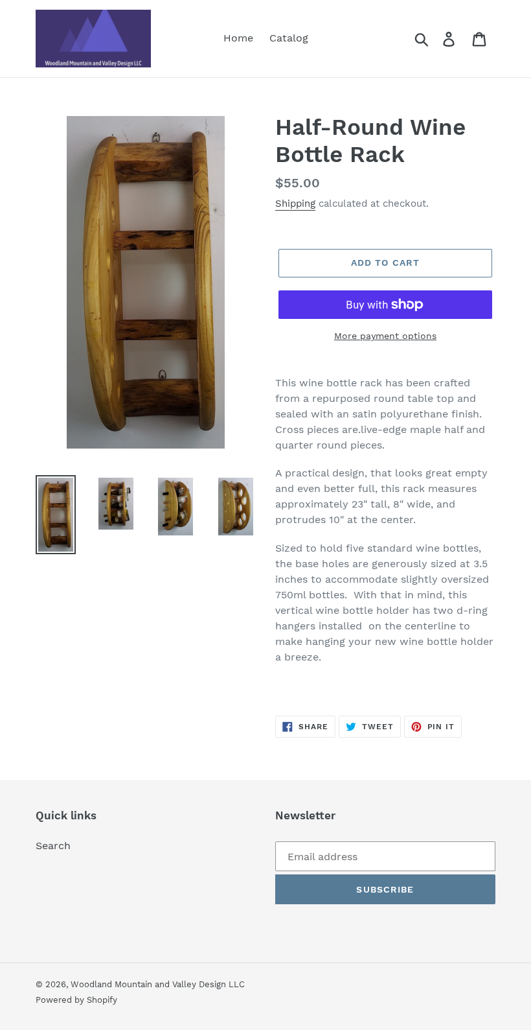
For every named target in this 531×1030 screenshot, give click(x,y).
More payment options (385, 336)
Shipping (295, 203)
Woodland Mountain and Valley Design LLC (158, 984)
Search (53, 845)
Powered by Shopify (76, 1000)
